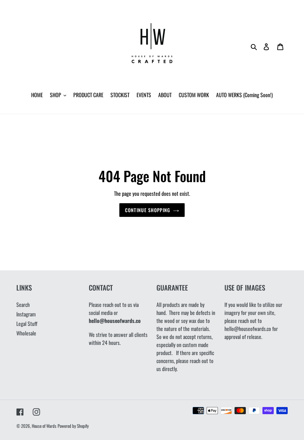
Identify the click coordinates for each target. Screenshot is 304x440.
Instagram (26, 314)
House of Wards (44, 425)
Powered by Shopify (73, 425)
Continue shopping (147, 210)
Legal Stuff (26, 323)
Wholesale (26, 333)
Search (23, 304)
